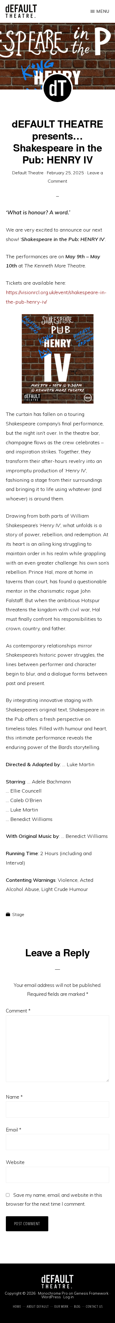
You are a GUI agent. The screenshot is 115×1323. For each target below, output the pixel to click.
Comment (18, 1011)
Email (13, 1130)
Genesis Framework (91, 1293)
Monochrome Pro (53, 1293)
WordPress (51, 1297)
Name (14, 1097)
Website (15, 1162)
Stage (18, 914)
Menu (102, 11)
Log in (68, 1297)
